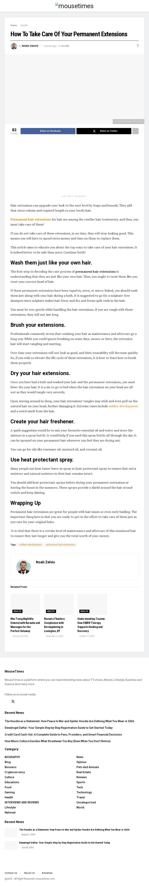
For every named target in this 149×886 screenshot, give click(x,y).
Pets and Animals (87, 767)
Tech (79, 787)
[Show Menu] (6, 6)
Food (8, 787)
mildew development (123, 406)
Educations (12, 782)
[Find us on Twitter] (13, 701)
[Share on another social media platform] (135, 131)
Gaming (10, 792)
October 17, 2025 (86, 636)
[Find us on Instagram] (20, 701)
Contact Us (11, 872)
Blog (8, 762)
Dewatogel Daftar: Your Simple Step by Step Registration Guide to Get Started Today (59, 727)
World (80, 807)
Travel (80, 797)
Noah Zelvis (30, 45)
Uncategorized (86, 802)
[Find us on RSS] (33, 701)
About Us (29, 872)
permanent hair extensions (60, 544)
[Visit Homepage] (74, 6)
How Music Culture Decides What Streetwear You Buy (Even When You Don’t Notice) (58, 741)
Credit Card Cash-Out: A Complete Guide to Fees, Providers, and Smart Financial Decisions (63, 734)
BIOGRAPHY (12, 757)
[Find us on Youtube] (26, 701)
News (79, 757)
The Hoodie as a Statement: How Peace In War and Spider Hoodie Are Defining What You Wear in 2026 (69, 721)
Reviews (81, 777)
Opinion (81, 762)
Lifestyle (10, 807)
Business (10, 767)
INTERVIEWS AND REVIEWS (22, 802)
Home (13, 25)
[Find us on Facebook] (6, 701)
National (10, 812)
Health (24, 25)
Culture (9, 777)
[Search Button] (142, 6)
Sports (80, 782)
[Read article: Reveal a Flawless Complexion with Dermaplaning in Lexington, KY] (59, 604)
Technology (84, 792)
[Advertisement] (74, 166)
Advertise (47, 872)
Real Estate (83, 772)
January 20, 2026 (20, 636)
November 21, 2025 (54, 636)
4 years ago (50, 45)
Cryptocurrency (15, 772)
